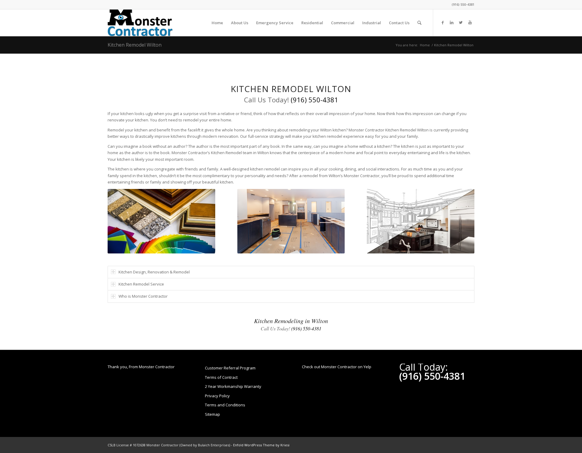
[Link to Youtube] (469, 22)
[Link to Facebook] (442, 22)
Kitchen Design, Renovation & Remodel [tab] (154, 272)
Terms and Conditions (225, 405)
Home (425, 45)
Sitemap (212, 414)
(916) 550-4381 (463, 4)
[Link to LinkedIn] (451, 22)
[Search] (419, 22)
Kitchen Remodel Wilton (135, 44)
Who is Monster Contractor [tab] (143, 296)
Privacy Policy (217, 395)
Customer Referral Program (230, 368)
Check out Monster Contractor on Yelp (336, 366)
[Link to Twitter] (460, 22)
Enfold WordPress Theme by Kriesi (261, 445)
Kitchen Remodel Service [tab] (141, 284)
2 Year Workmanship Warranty (233, 386)
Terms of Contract (221, 377)
